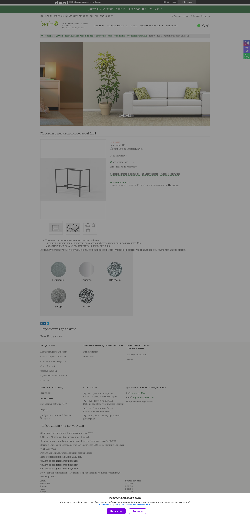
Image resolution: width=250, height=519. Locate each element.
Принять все (116, 511)
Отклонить (138, 511)
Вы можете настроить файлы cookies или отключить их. (124, 505)
